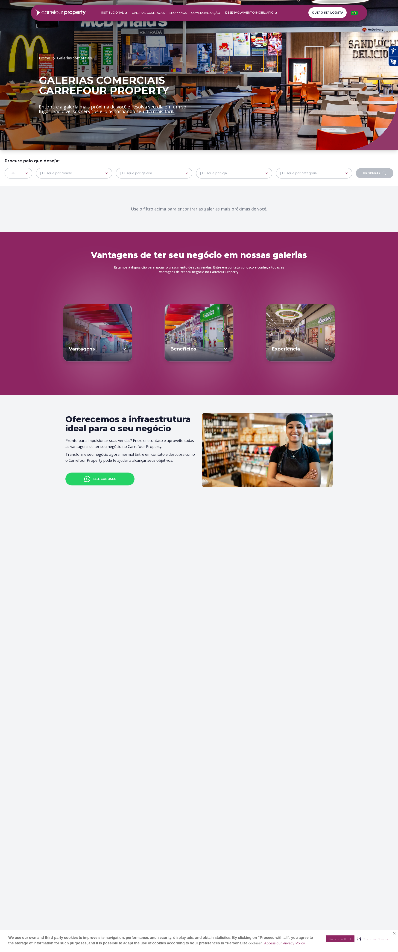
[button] (373, 939)
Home (44, 58)
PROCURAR (371, 173)
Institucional (112, 12)
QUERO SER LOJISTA (327, 12)
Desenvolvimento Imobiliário (249, 12)
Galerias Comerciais (148, 13)
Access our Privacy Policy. (285, 943)
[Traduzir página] (354, 13)
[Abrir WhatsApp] (386, 940)
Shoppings (178, 13)
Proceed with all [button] (340, 939)
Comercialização (205, 13)
